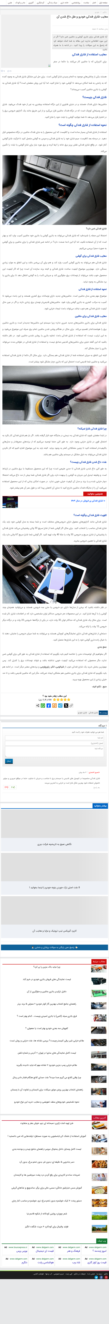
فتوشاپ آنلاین (38, 1274)
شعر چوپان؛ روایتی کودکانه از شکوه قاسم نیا (47, 1213)
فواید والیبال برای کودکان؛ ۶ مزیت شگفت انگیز (46, 1226)
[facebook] (101, 1277)
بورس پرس (21, 1251)
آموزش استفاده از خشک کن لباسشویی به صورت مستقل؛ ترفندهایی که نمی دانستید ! (47, 1136)
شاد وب (76, 1262)
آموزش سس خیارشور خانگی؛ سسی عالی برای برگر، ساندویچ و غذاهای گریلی (46, 1188)
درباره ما (99, 1274)
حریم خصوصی (59, 1274)
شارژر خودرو (82, 712)
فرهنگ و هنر (73, 1251)
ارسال (9, 761)
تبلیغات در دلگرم (80, 1274)
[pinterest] (106, 1277)
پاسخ (95, 787)
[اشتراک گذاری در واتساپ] (43, 705)
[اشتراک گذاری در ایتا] (54, 705)
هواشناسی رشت (46, 1262)
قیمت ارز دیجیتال (45, 1251)
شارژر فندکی (93, 712)
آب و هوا (48, 1274)
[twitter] (96, 1277)
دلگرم (24, 1262)
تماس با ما (91, 1274)
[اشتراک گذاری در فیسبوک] (49, 705)
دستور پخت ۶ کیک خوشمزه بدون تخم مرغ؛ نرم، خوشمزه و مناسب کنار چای (47, 1201)
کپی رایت (69, 1274)
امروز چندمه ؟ (99, 1251)
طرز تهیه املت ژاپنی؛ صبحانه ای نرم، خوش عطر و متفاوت (46, 1123)
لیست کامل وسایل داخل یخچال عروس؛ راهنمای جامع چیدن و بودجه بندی (46, 1149)
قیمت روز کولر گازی (96, 1262)
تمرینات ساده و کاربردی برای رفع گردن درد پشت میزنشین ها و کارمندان (47, 1175)
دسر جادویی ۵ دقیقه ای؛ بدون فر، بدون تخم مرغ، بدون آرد (46, 1162)
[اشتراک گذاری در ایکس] (66, 705)
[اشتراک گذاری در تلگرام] (60, 705)
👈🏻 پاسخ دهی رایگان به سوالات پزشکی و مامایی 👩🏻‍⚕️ (54, 947)
